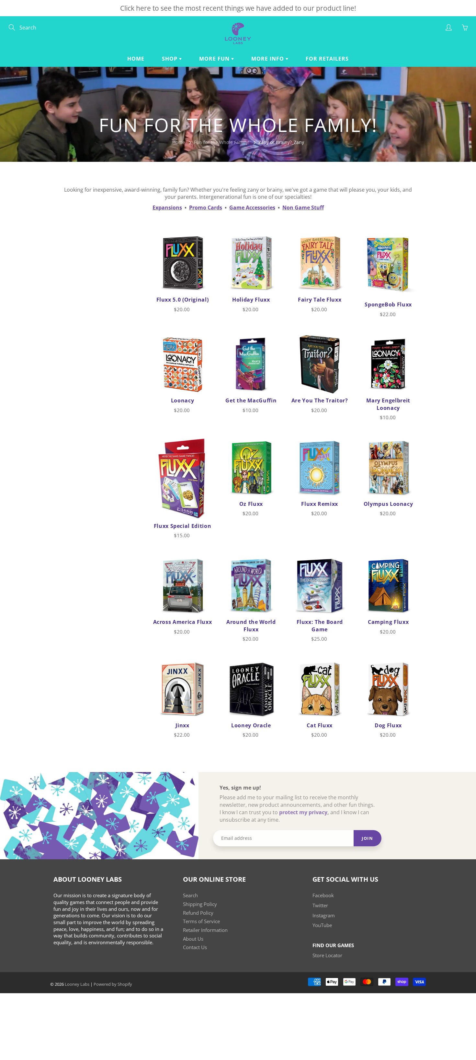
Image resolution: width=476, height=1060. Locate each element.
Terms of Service (201, 921)
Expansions (167, 207)
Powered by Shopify (113, 984)
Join (367, 838)
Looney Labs (77, 984)
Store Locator (327, 955)
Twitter (320, 905)
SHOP (170, 58)
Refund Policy (198, 913)
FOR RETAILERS (327, 58)
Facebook (323, 895)
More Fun (215, 58)
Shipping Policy (200, 904)
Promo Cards (205, 207)
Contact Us (195, 947)
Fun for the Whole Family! (221, 142)
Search (190, 895)
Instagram (323, 915)
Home (135, 58)
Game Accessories (252, 207)
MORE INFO (268, 58)
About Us (193, 939)
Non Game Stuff (303, 207)
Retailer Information (205, 930)
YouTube (322, 925)
